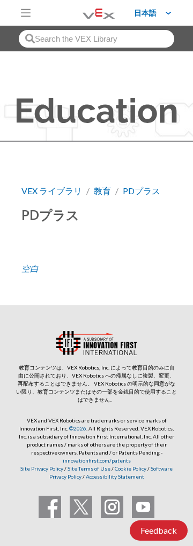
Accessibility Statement (115, 476)
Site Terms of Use (88, 468)
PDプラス (141, 191)
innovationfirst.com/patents (97, 460)
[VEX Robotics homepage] (85, 12)
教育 (102, 191)
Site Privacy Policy (41, 468)
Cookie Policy (130, 468)
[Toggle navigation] (26, 12)
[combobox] (96, 39)
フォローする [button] (51, 251)
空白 (30, 268)
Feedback (158, 530)
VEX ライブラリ (51, 191)
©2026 (77, 428)
